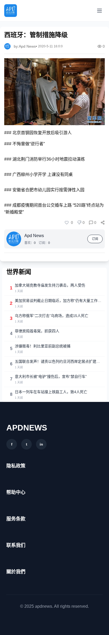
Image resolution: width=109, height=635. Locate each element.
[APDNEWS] (10, 10)
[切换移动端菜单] (99, 10)
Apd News (34, 235)
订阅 (95, 239)
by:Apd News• (25, 46)
